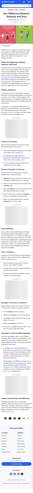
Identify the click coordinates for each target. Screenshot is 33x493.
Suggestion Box (21, 452)
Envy (15, 236)
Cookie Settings (21, 446)
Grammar (4, 443)
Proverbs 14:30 (8, 367)
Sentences (4, 441)
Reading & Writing (6, 452)
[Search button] (29, 5)
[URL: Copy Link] (23, 418)
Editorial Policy (20, 443)
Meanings (22, 9)
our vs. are (11, 411)
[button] (24, 1)
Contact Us (20, 438)
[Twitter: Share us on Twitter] (10, 418)
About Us (19, 435)
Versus (17, 9)
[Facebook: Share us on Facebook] (5, 418)
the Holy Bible (11, 340)
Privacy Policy (20, 441)
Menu (29, 1)
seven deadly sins (20, 363)
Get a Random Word (16, 464)
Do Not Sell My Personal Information (16, 480)
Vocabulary (11, 9)
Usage (3, 449)
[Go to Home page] (8, 2)
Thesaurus (4, 438)
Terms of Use (20, 449)
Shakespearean (6, 77)
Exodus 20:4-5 (17, 350)
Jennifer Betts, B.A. (14, 19)
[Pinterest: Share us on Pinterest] (14, 418)
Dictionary (4, 435)
